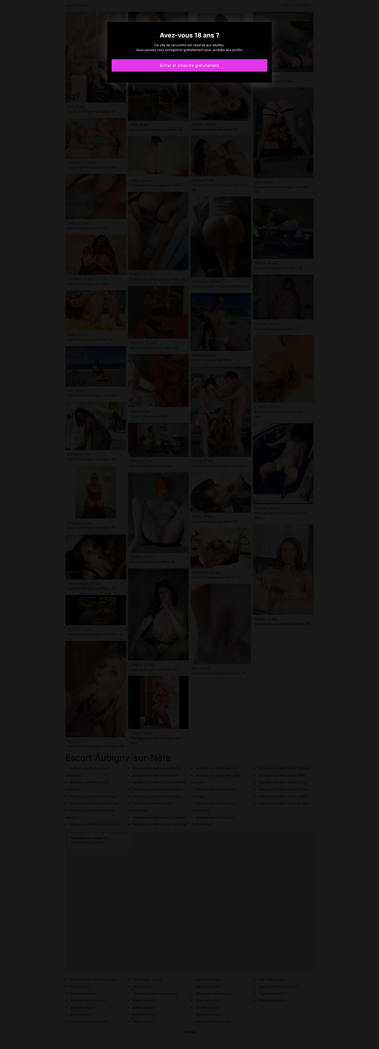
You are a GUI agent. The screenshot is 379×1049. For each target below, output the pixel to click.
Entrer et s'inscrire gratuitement (189, 65)
